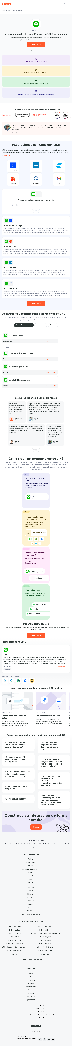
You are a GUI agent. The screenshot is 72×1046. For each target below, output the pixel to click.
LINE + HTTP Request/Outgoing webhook (45, 933)
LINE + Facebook (14, 940)
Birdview (30, 894)
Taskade (30, 872)
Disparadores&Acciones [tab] (24, 325)
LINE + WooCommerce (14, 943)
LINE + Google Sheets (45, 947)
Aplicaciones (18, 10)
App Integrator (31, 987)
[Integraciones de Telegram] (5, 681)
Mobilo (30, 904)
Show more (14, 954)
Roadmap (31, 990)
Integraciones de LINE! (51, 341)
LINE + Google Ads (14, 933)
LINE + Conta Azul (14, 927)
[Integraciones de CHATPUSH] (32, 681)
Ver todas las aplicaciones (31, 915)
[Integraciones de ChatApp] (11, 681)
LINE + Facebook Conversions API (14, 947)
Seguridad (42, 1018)
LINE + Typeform (45, 940)
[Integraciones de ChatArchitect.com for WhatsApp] (18, 681)
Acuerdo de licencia (42, 1006)
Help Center (31, 980)
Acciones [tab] (53, 325)
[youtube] (49, 1039)
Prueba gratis (36, 44)
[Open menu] (68, 3)
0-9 (4, 843)
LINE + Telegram (45, 937)
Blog (30, 977)
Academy (31, 983)
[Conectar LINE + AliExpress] (13, 179)
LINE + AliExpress (44, 943)
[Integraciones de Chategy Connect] (25, 681)
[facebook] (40, 1039)
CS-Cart (30, 897)
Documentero (30, 883)
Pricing (31, 974)
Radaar (30, 859)
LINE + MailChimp (45, 930)
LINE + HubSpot (14, 930)
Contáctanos (42, 1021)
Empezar (36, 827)
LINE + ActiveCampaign (14, 950)
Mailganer (30, 901)
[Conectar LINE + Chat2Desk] (36, 179)
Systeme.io (30, 887)
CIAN (30, 907)
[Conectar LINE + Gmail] (59, 179)
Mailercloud (30, 862)
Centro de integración (8, 10)
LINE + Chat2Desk (44, 927)
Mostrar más (6, 155)
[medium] (53, 1039)
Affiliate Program (31, 996)
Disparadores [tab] (40, 325)
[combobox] (36, 205)
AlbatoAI (30, 876)
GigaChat (30, 911)
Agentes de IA (31, 1000)
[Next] (38, 450)
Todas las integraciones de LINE (31, 959)
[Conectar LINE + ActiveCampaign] (13, 166)
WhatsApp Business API (30, 869)
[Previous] (34, 450)
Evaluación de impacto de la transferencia (42, 1015)
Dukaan (30, 866)
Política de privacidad (42, 1009)
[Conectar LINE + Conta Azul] (59, 166)
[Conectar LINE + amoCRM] (36, 166)
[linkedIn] (44, 1039)
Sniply (30, 879)
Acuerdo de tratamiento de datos (42, 1012)
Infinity (30, 891)
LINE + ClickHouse (45, 950)
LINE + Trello (14, 937)
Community (31, 993)
